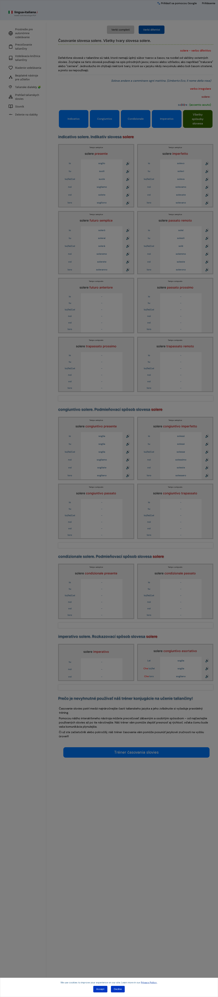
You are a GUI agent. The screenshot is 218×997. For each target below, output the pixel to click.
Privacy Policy (149, 982)
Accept (100, 989)
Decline (118, 989)
